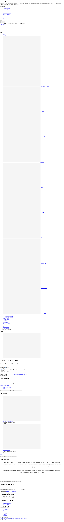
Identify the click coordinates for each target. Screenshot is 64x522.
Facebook (5, 513)
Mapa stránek (23, 518)
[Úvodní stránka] (4, 20)
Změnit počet (3, 374)
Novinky (4, 34)
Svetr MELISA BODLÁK (8, 421)
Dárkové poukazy (6, 314)
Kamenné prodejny (9, 317)
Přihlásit (23, 489)
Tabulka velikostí (6, 319)
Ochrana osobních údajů (15, 518)
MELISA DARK (6, 450)
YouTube (5, 514)
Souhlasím (3, 6)
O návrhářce (5, 509)
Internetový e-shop (9, 316)
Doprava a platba (6, 14)
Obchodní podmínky (7, 13)
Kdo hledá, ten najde (4, 23)
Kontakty (5, 320)
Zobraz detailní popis (4, 385)
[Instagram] (3, 18)
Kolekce (4, 35)
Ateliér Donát (5, 12)
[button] (0, 25)
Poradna (4, 510)
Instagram (5, 515)
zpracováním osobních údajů (11, 491)
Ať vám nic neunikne (4, 489)
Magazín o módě (6, 318)
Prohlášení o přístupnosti (5, 518)
